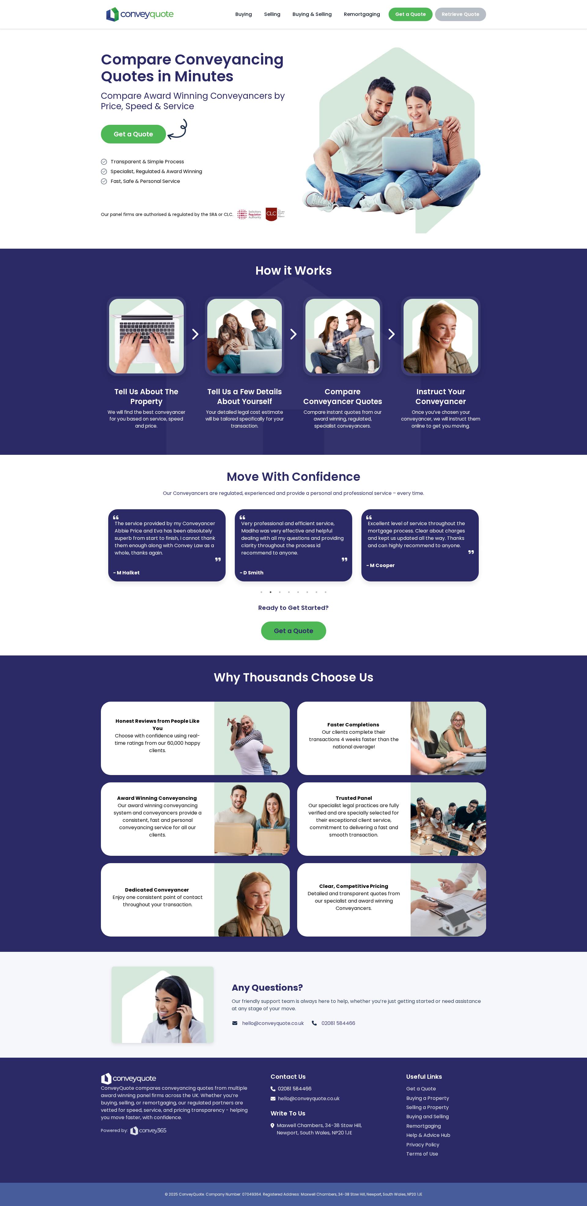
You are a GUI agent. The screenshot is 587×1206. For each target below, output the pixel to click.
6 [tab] (307, 592)
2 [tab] (271, 592)
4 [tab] (289, 592)
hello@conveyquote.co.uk (273, 1023)
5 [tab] (298, 592)
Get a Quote (410, 14)
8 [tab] (326, 592)
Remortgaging (362, 14)
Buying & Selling (312, 14)
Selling (272, 14)
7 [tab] (316, 592)
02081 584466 (338, 1023)
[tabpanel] (167, 545)
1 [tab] (261, 592)
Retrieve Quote (460, 14)
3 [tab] (280, 592)
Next (483, 548)
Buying (243, 14)
